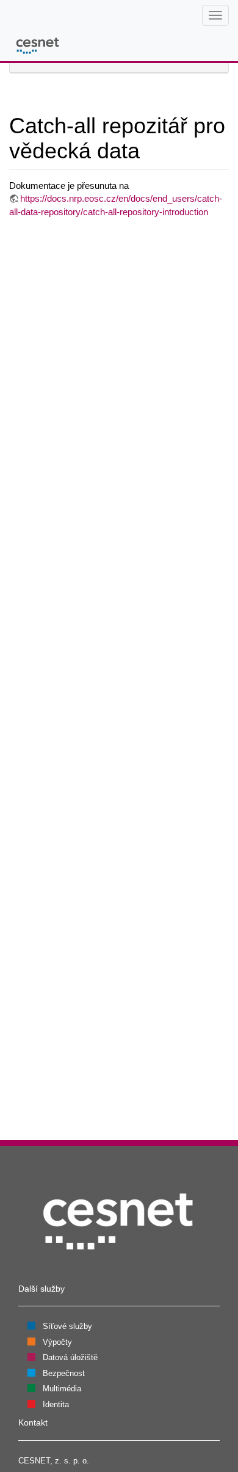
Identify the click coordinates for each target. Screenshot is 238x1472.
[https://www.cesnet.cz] (119, 1220)
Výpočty (57, 1342)
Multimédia (62, 1388)
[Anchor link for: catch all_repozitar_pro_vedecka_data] (151, 149)
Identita (56, 1404)
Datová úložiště (70, 1357)
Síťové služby (67, 1326)
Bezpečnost (64, 1373)
